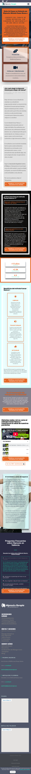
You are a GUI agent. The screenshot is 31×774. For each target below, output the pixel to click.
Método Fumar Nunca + (8, 631)
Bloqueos (12, 622)
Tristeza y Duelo (8, 620)
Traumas (5, 622)
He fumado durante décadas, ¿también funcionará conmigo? (13, 584)
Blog (3, 653)
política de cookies (25, 769)
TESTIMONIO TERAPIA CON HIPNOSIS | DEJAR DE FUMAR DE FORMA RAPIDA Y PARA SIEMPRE (17, 445)
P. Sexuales (6, 639)
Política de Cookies (15, 766)
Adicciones (6, 637)
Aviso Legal (15, 760)
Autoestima (11, 624)
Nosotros (5, 648)
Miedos (4, 624)
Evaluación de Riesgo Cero (12, 650)
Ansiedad (5, 618)
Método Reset (7, 646)
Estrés (11, 618)
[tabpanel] (15, 434)
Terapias (5, 652)
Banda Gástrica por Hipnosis (8, 634)
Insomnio (5, 641)
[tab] (15, 445)
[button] (28, 4)
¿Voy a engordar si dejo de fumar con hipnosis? (16, 580)
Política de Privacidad (15, 763)
